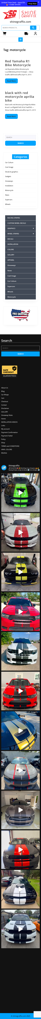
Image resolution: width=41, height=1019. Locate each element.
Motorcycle (9, 190)
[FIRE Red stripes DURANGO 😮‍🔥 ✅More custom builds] (20, 849)
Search (33, 28)
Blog (3, 391)
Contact (4, 405)
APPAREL (10, 260)
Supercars (8, 200)
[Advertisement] (20, 979)
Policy (3, 439)
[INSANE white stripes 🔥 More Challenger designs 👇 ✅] (20, 889)
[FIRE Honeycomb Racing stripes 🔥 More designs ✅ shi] (20, 532)
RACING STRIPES (13, 218)
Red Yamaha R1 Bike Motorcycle (18, 63)
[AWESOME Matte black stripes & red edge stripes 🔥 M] (20, 770)
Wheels (7, 204)
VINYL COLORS (6, 449)
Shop (3, 443)
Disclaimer (5, 408)
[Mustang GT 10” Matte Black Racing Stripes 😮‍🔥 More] (20, 810)
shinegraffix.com (20, 21)
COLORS (10, 249)
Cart (2, 398)
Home (3, 419)
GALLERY (10, 255)
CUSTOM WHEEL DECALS (16, 223)
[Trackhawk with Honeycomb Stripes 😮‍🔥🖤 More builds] (20, 651)
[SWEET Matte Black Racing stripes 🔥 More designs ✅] (20, 691)
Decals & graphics (11, 172)
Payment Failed (6, 436)
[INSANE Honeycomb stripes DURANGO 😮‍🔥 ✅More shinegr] (20, 611)
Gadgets (8, 176)
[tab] (20, 39)
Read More (12, 81)
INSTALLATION (12, 244)
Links (3, 425)
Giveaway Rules (7, 415)
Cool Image (9, 167)
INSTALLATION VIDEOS (9, 422)
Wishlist (4, 453)
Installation (9, 186)
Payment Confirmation (9, 432)
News (7, 195)
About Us (4, 388)
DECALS (10, 239)
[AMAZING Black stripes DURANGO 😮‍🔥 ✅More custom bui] (20, 929)
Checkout (4, 401)
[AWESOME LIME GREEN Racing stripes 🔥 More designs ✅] (20, 492)
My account (5, 429)
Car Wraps (5, 395)
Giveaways (9, 181)
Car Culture (9, 162)
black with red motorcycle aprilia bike (19, 97)
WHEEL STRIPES (20, 233)
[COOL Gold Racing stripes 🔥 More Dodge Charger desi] (20, 730)
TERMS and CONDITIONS (10, 446)
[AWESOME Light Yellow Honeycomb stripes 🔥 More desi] (20, 572)
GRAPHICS (20, 228)
